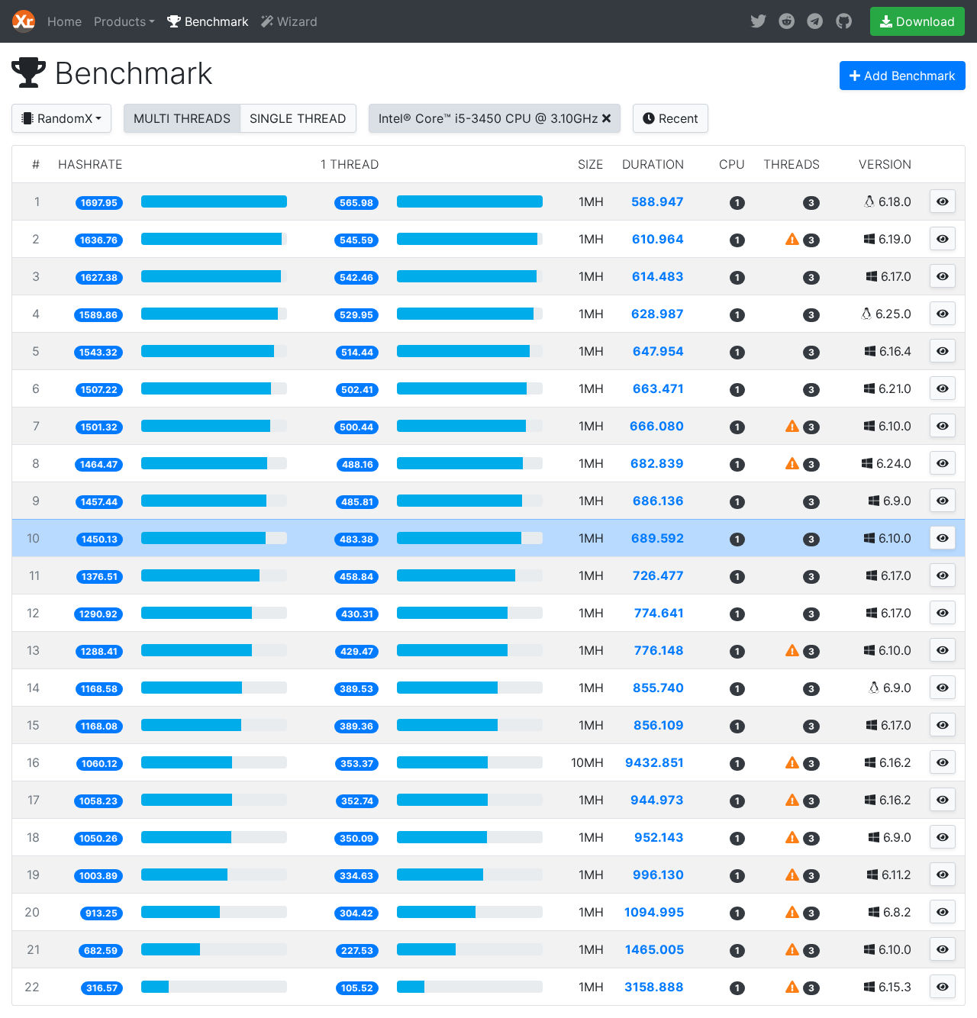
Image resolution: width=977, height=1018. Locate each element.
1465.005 (654, 949)
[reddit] (786, 21)
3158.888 (654, 986)
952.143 (659, 837)
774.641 (659, 612)
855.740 (658, 687)
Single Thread (298, 118)
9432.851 (654, 762)
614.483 (658, 276)
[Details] (943, 201)
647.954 (658, 351)
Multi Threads (182, 118)
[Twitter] (758, 21)
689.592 (657, 538)
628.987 (657, 313)
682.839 (657, 463)
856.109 (659, 725)
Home (64, 21)
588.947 (657, 201)
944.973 (657, 799)
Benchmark (215, 21)
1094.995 (654, 912)
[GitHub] (844, 21)
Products (120, 21)
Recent (676, 118)
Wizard (295, 21)
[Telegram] (815, 21)
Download (923, 21)
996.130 (658, 874)
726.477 (658, 575)
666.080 (657, 425)
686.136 (658, 500)
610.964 (658, 238)
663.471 (658, 388)
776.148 (659, 650)
